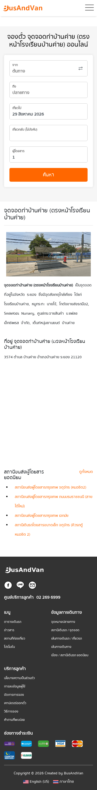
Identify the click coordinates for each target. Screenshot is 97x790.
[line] (20, 585)
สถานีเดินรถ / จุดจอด (65, 630)
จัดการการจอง (14, 694)
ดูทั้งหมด (86, 472)
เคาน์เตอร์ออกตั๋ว (15, 703)
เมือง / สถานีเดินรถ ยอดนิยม (69, 655)
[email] (32, 585)
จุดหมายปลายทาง (63, 621)
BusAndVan (73, 773)
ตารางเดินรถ (12, 621)
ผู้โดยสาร (18, 151)
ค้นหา (48, 175)
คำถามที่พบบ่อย (14, 719)
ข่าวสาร (9, 630)
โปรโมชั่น (9, 646)
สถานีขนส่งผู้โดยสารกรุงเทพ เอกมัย (41, 516)
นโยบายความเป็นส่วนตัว (19, 678)
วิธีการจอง (11, 711)
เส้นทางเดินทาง (61, 646)
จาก (15, 65)
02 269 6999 (48, 597)
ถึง (14, 86)
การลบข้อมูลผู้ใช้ (14, 686)
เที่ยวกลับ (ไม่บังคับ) (24, 129)
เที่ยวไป (16, 108)
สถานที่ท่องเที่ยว (14, 638)
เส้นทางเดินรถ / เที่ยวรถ (66, 638)
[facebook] (8, 585)
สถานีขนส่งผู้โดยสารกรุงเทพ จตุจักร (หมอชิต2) (50, 487)
